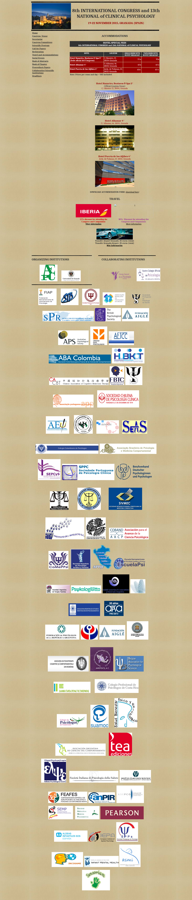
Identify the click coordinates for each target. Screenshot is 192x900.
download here (132, 192)
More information (133, 224)
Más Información (115, 245)
